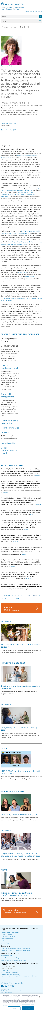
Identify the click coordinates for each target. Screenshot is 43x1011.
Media (3, 941)
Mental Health (8, 443)
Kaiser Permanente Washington (11, 958)
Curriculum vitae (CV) (8, 130)
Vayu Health (22, 272)
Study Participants (7, 938)
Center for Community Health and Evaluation (15, 950)
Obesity (5, 432)
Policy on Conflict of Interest (10, 974)
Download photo (7, 66)
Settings (14, 1008)
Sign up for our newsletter (9, 972)
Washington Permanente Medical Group (14, 960)
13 (12, 598)
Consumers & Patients (8, 936)
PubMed (37, 475)
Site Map (3, 990)
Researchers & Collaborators (10, 932)
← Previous (6, 595)
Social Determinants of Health (9, 450)
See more (7, 607)
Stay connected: (11, 910)
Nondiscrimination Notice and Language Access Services (19, 976)
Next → (18, 598)
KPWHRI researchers (11, 610)
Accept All (28, 1008)
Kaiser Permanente (7, 955)
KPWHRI (7, 989)
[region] (21, 1002)
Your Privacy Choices (6, 992)
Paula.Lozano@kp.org (8, 123)
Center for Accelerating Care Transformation (15, 948)
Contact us (4, 970)
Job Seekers (5, 943)
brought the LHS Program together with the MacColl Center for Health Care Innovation (18, 194)
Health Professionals (7, 934)
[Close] (40, 997)
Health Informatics (10, 428)
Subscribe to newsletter (33, 11)
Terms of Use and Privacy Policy (14, 990)
